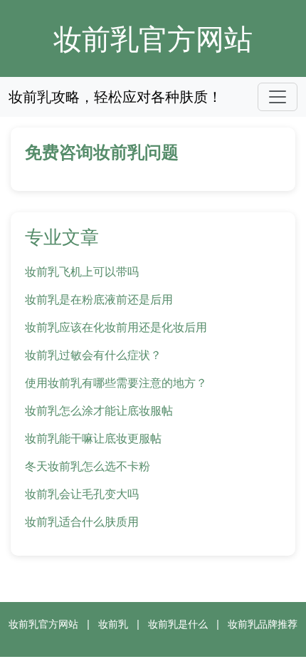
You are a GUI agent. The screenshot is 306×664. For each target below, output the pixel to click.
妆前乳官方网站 (153, 38)
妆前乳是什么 (178, 624)
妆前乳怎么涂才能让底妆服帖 (99, 410)
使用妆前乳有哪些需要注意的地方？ (116, 382)
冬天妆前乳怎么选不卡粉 (87, 466)
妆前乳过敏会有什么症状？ (93, 355)
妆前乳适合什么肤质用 (82, 521)
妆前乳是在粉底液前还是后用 (99, 299)
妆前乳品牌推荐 (262, 624)
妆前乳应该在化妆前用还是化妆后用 (116, 327)
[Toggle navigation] (277, 97)
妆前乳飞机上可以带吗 (82, 271)
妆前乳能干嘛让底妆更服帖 (93, 438)
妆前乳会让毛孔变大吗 (82, 494)
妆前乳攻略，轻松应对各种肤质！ (115, 96)
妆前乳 (113, 624)
